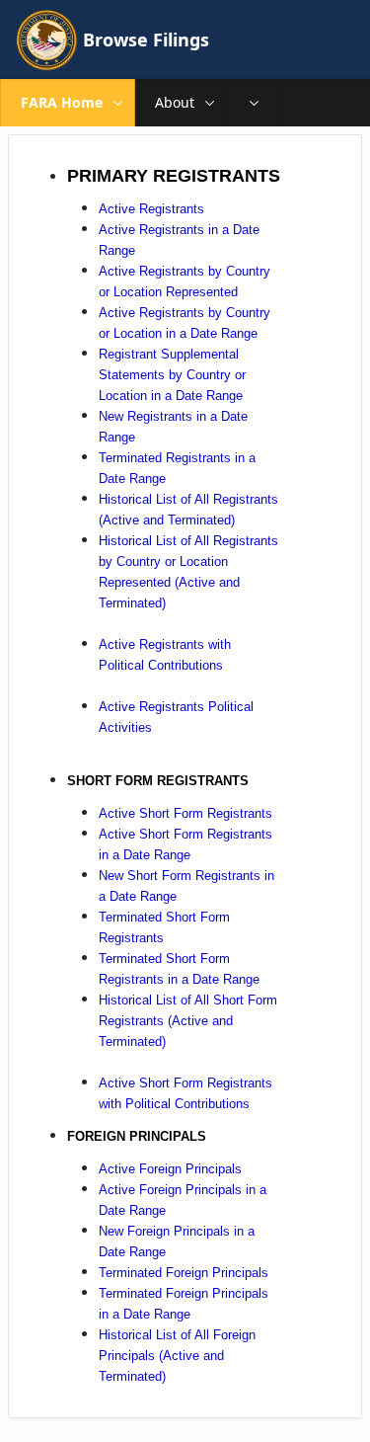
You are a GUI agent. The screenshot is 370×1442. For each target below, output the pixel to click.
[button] (118, 102)
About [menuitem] (174, 102)
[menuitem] (254, 102)
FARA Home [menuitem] (62, 102)
